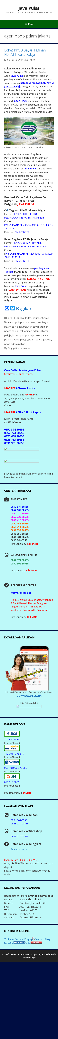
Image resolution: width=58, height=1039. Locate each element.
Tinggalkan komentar (19, 348)
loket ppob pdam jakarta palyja (30, 335)
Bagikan (24, 308)
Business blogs (9, 943)
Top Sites (28, 943)
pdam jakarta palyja (15, 339)
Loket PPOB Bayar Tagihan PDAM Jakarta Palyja (25, 52)
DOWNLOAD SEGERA (29, 695)
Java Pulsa (29, 8)
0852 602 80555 (20, 563)
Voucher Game (41, 318)
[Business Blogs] (41, 939)
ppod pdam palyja (14, 344)
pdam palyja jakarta (39, 339)
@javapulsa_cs (19, 849)
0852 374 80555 (20, 560)
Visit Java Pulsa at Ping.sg (18, 939)
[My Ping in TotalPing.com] (36, 942)
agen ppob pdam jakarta (21, 322)
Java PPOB (13, 318)
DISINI (27, 792)
